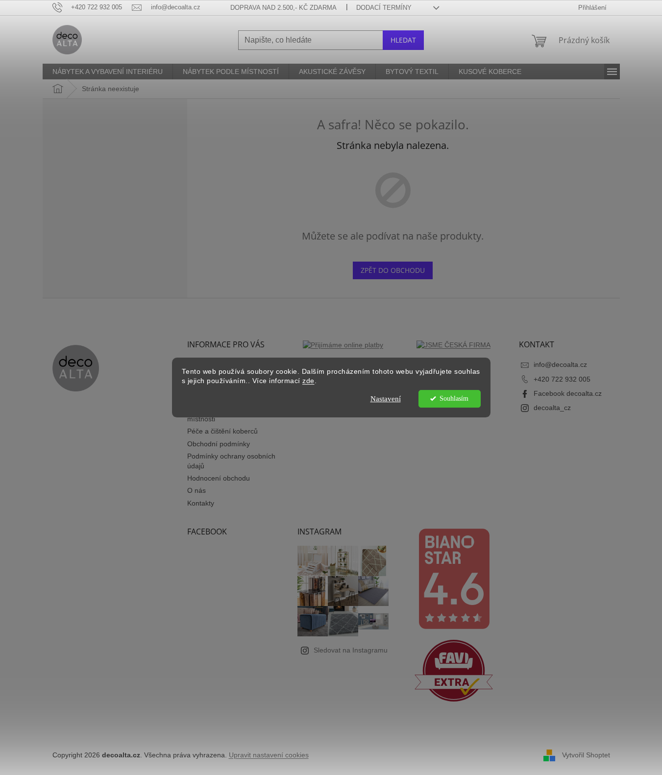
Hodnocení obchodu (218, 478)
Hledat (403, 40)
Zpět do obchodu (393, 270)
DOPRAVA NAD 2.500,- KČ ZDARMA (283, 7)
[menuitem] (107, 71)
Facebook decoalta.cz (568, 393)
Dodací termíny (384, 7)
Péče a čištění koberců (222, 431)
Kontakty (200, 503)
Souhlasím (454, 398)
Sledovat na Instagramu (351, 650)
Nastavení (385, 399)
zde (308, 381)
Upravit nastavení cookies (269, 755)
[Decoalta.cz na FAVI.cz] (454, 671)
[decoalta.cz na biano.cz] (453, 579)
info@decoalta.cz (560, 364)
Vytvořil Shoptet (586, 754)
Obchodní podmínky (218, 444)
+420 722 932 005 (562, 379)
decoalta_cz (552, 408)
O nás (196, 490)
